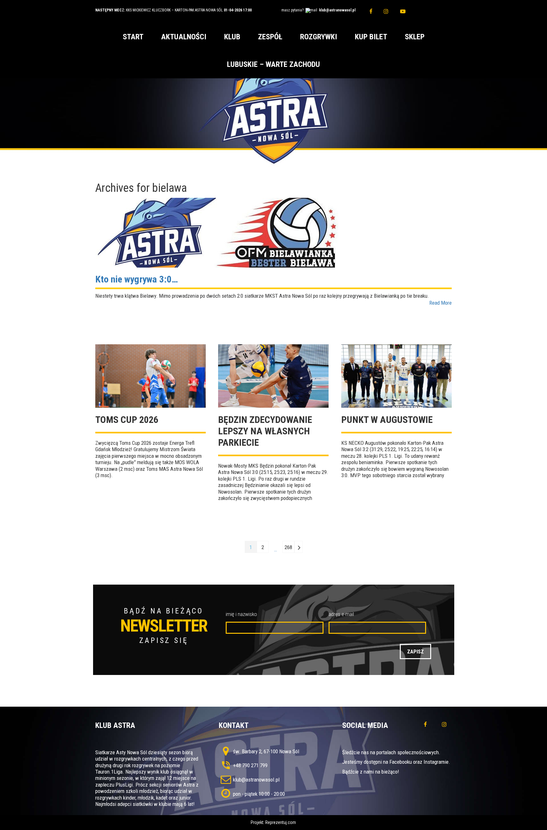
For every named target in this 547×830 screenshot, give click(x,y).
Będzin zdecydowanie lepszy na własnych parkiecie (265, 431)
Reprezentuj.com (280, 822)
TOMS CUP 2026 (126, 419)
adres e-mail (341, 614)
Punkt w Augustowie (387, 419)
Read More (440, 303)
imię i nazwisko (241, 614)
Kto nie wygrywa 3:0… (136, 279)
